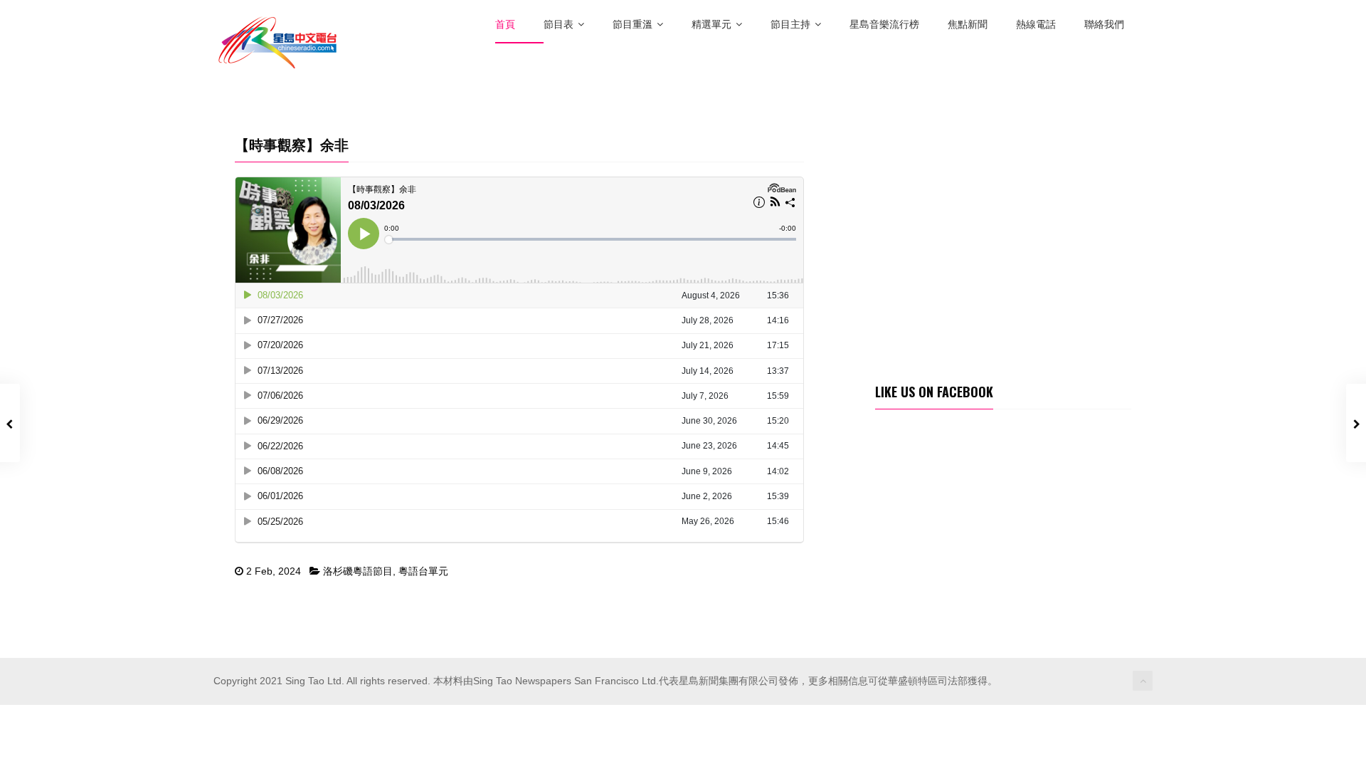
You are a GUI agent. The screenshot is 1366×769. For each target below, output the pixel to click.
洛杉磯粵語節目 (358, 571)
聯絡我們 (1104, 25)
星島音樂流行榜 (884, 25)
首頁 (505, 25)
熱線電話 (1036, 25)
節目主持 (790, 25)
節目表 (558, 25)
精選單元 (711, 25)
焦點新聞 (968, 25)
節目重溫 (632, 25)
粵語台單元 (423, 571)
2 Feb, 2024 (273, 571)
